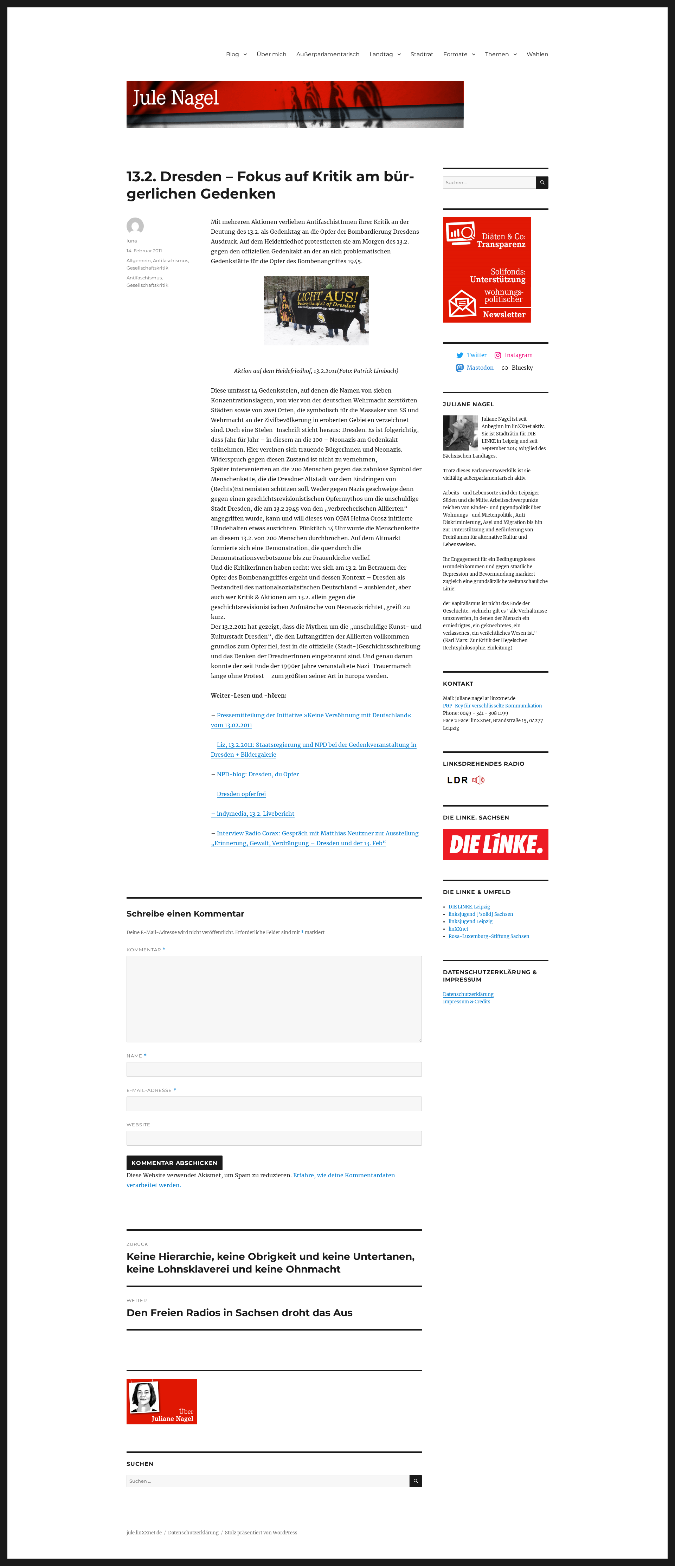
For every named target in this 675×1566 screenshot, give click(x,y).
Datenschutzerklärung (468, 994)
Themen (497, 54)
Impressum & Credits (466, 1002)
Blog (232, 54)
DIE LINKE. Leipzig (469, 907)
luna (132, 241)
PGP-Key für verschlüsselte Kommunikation (492, 706)
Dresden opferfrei (241, 793)
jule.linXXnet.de (144, 1533)
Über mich (272, 54)
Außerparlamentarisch (328, 54)
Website (138, 1124)
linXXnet (458, 929)
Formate (455, 54)
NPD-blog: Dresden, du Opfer (258, 774)
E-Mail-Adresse (151, 1090)
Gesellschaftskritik (147, 268)
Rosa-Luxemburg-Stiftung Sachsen (489, 936)
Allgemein (139, 260)
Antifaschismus (170, 260)
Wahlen (537, 54)
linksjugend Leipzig (471, 922)
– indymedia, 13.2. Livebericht (253, 813)
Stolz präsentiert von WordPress (261, 1533)
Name (137, 1056)
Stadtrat (422, 54)
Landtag (381, 54)
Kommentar (146, 950)
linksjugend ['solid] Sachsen (481, 914)
